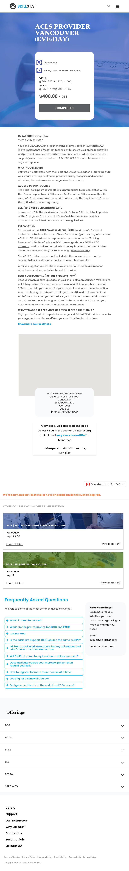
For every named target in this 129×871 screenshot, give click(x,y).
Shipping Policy (44, 857)
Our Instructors (17, 820)
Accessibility (75, 857)
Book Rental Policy (73, 304)
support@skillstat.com (103, 640)
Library (10, 808)
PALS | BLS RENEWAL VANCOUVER (26, 564)
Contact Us (14, 833)
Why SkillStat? (16, 827)
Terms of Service (12, 857)
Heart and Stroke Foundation (61, 234)
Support (11, 814)
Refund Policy (28, 857)
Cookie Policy (60, 857)
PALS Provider (91, 314)
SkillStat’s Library (80, 250)
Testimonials (15, 839)
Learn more (14, 583)
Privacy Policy (89, 857)
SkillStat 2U (14, 846)
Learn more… (76, 180)
